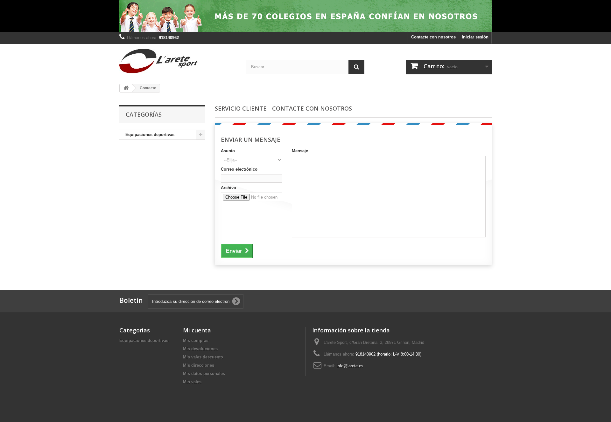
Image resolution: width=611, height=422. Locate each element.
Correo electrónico (239, 169)
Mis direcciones (198, 365)
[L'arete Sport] (178, 61)
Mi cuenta (197, 330)
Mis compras (195, 340)
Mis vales (192, 381)
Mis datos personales (204, 373)
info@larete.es (350, 366)
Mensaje (300, 150)
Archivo (228, 187)
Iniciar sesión (475, 37)
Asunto (228, 150)
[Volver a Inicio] (126, 88)
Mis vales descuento (203, 357)
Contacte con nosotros (433, 37)
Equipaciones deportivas (149, 134)
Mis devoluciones (200, 348)
